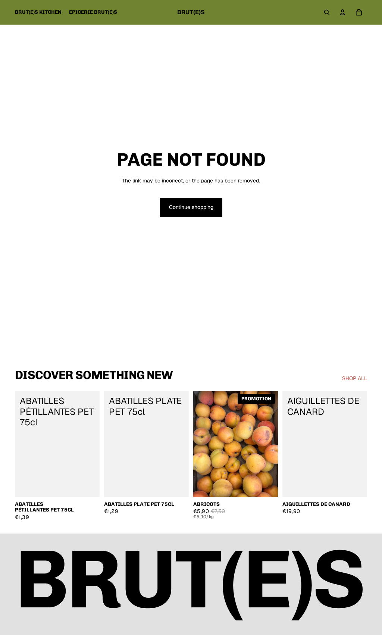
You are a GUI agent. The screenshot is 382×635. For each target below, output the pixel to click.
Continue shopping (191, 207)
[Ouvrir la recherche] (327, 12)
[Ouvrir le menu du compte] (342, 12)
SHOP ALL (354, 378)
